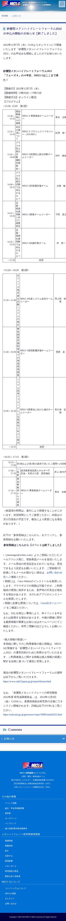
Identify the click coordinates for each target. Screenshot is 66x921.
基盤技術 (9, 846)
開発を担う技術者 (12, 876)
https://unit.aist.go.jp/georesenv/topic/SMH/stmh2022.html (32, 714)
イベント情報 (10, 803)
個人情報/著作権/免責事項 (16, 828)
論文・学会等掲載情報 (14, 808)
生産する (9, 856)
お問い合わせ (10, 904)
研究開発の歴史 (11, 871)
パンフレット (10, 823)
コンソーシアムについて (15, 888)
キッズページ (10, 818)
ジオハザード (10, 866)
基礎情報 (9, 841)
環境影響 (9, 861)
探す (7, 851)
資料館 (8, 813)
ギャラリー (10, 899)
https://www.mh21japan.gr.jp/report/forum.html (27, 681)
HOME (5, 16)
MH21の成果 (10, 893)
